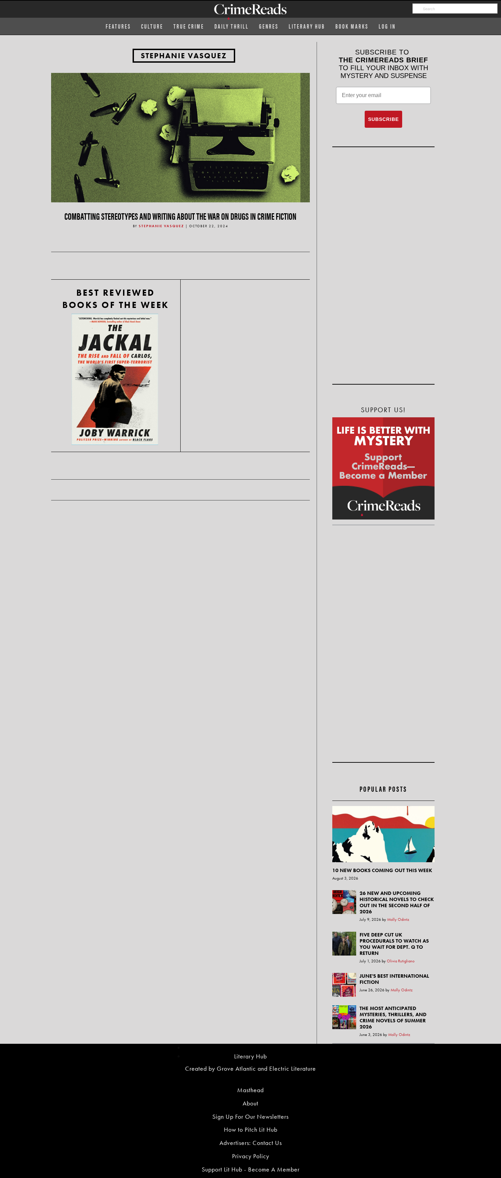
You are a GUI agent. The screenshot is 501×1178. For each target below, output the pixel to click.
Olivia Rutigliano (400, 961)
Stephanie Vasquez (184, 56)
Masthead (250, 1090)
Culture (152, 26)
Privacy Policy (250, 1156)
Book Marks (351, 26)
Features (118, 26)
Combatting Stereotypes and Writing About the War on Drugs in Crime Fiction (180, 215)
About (250, 1103)
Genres (268, 26)
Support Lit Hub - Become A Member (251, 1169)
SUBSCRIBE (383, 119)
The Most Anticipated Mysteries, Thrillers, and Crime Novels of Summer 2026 (393, 1017)
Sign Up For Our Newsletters (250, 1116)
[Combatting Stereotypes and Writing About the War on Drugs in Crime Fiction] (180, 137)
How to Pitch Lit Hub (250, 1129)
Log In (387, 26)
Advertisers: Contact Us (250, 1143)
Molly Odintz (398, 919)
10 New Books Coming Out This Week (382, 870)
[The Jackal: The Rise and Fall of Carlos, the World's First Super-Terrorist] (115, 379)
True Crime (188, 26)
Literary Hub (307, 26)
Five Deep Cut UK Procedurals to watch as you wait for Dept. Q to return (394, 944)
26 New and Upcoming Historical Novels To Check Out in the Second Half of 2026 (397, 902)
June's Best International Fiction (394, 979)
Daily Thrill (231, 26)
